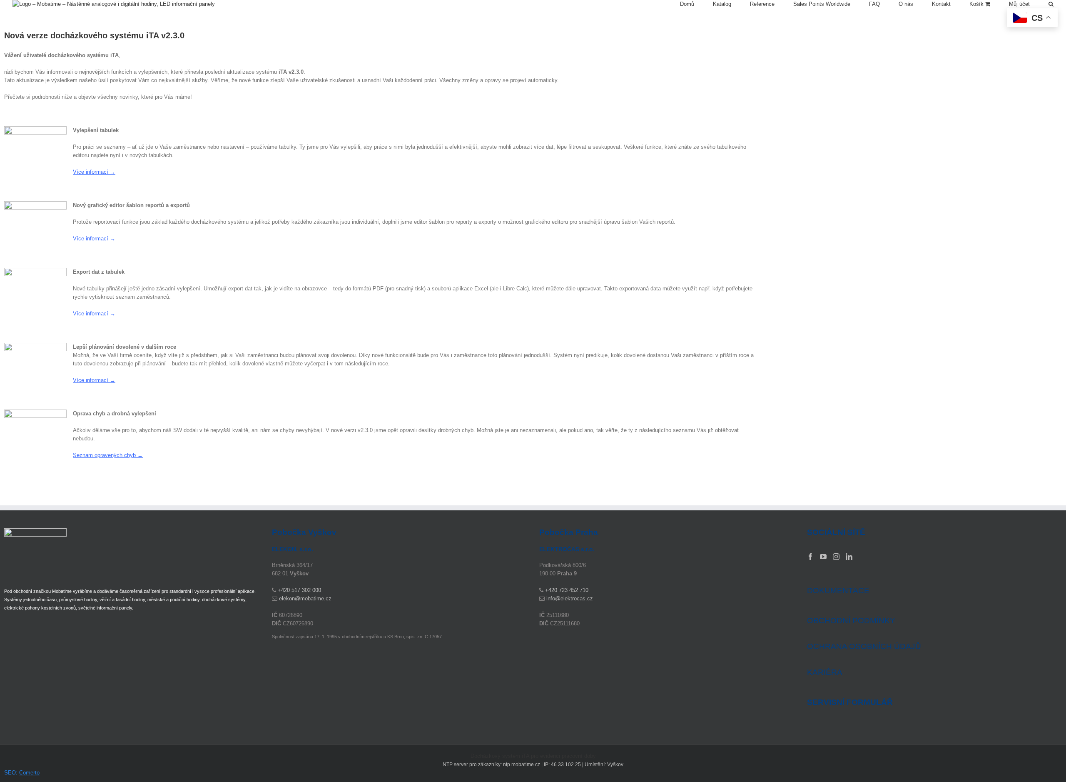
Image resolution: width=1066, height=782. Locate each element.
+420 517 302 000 (299, 590)
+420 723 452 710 (566, 590)
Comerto (29, 773)
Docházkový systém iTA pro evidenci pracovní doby (533, 756)
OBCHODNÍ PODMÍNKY (851, 620)
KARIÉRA (824, 672)
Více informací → (94, 172)
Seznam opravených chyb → (108, 455)
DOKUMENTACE (838, 590)
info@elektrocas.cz (569, 598)
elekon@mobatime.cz (305, 598)
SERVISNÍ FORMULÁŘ (850, 702)
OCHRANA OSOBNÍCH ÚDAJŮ (864, 646)
